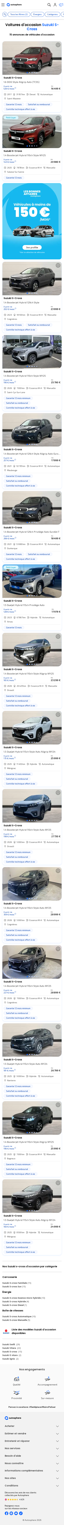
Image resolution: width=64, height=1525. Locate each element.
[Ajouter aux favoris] (58, 44)
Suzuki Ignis (10, 1358)
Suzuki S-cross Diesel (14, 1305)
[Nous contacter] (61, 4)
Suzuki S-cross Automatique (19, 1316)
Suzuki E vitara (11, 1355)
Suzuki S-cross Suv (14, 1286)
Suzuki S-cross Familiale (16, 1282)
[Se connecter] (55, 4)
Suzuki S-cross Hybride (15, 1301)
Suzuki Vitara (11, 1348)
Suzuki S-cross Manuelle (16, 1320)
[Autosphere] (14, 4)
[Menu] (3, 4)
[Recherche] (49, 4)
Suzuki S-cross (12, 1351)
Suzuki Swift (11, 1344)
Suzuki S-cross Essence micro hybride (23, 1297)
